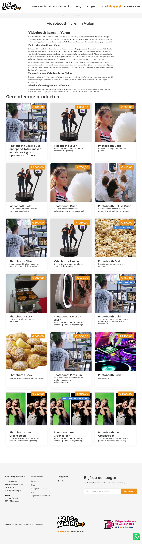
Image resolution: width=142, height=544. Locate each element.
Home (62, 15)
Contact (34, 492)
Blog (79, 6)
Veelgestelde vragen (39, 489)
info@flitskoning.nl (14, 491)
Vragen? (92, 6)
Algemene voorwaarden (40, 496)
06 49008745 (12, 481)
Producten (35, 481)
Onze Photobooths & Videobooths (51, 6)
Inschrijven (128, 491)
